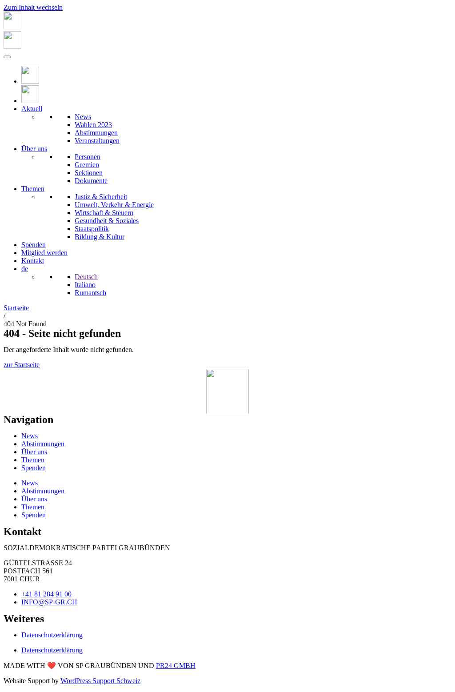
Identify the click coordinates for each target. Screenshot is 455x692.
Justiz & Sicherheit (101, 196)
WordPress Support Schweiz (100, 680)
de (24, 268)
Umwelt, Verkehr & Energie (114, 204)
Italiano (85, 284)
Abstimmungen (96, 132)
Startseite (16, 308)
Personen (87, 156)
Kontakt (32, 260)
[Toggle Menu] (7, 57)
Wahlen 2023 (93, 124)
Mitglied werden (44, 252)
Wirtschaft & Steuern (104, 212)
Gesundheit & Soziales (107, 220)
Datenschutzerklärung (52, 635)
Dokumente (91, 180)
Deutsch (86, 276)
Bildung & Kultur (99, 236)
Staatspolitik (92, 228)
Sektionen (89, 172)
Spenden (33, 244)
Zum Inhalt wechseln (33, 7)
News (83, 116)
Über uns (34, 148)
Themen (32, 188)
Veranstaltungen (97, 140)
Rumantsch (90, 292)
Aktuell (31, 108)
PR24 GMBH (176, 665)
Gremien (87, 164)
